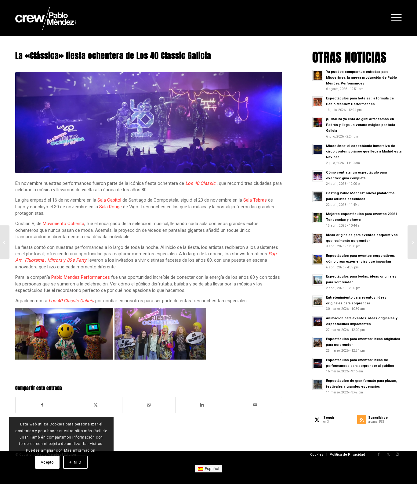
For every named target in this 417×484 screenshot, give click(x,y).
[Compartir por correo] (255, 405)
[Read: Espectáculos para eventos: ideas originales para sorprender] (317, 342)
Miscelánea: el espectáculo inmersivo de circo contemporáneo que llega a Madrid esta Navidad (363, 152)
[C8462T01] (148, 122)
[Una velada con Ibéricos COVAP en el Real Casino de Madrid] (4, 242)
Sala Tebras (255, 200)
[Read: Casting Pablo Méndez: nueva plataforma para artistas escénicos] (317, 196)
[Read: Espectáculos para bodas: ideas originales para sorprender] (317, 279)
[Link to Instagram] (397, 454)
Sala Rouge (110, 207)
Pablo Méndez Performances (80, 277)
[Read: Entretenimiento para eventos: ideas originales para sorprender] (317, 301)
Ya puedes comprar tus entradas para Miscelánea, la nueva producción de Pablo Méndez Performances (361, 77)
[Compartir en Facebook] (42, 405)
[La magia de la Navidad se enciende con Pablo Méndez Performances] (412, 242)
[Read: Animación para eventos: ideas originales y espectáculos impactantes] (317, 321)
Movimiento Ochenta (63, 223)
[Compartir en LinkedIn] (202, 405)
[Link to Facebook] (378, 454)
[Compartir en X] (95, 405)
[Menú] (394, 18)
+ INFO (75, 462)
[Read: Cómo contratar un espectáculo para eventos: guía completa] (317, 175)
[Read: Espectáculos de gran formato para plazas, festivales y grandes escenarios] (317, 384)
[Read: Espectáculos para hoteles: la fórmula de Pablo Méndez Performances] (317, 101)
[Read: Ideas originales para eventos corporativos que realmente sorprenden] (317, 238)
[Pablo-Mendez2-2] (45, 18)
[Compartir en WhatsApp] (148, 405)
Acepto (47, 462)
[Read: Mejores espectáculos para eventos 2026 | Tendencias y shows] (317, 217)
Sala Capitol (109, 200)
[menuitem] (394, 18)
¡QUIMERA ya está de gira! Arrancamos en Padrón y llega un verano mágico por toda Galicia (360, 125)
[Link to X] (388, 454)
